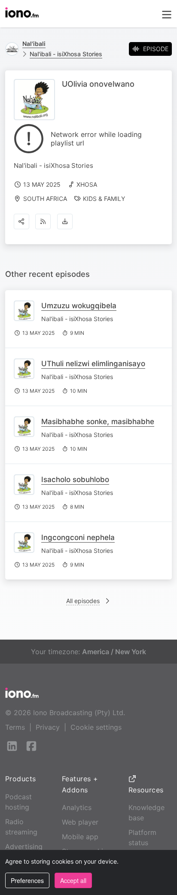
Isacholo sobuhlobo (75, 479)
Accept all (73, 880)
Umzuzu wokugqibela (78, 305)
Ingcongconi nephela (78, 537)
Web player (80, 822)
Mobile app (80, 836)
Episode (155, 48)
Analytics (77, 807)
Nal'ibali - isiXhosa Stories (66, 54)
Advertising (24, 846)
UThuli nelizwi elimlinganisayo (93, 363)
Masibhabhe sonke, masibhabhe (97, 421)
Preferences (27, 880)
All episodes (83, 600)
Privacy (48, 727)
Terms (15, 727)
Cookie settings (96, 727)
